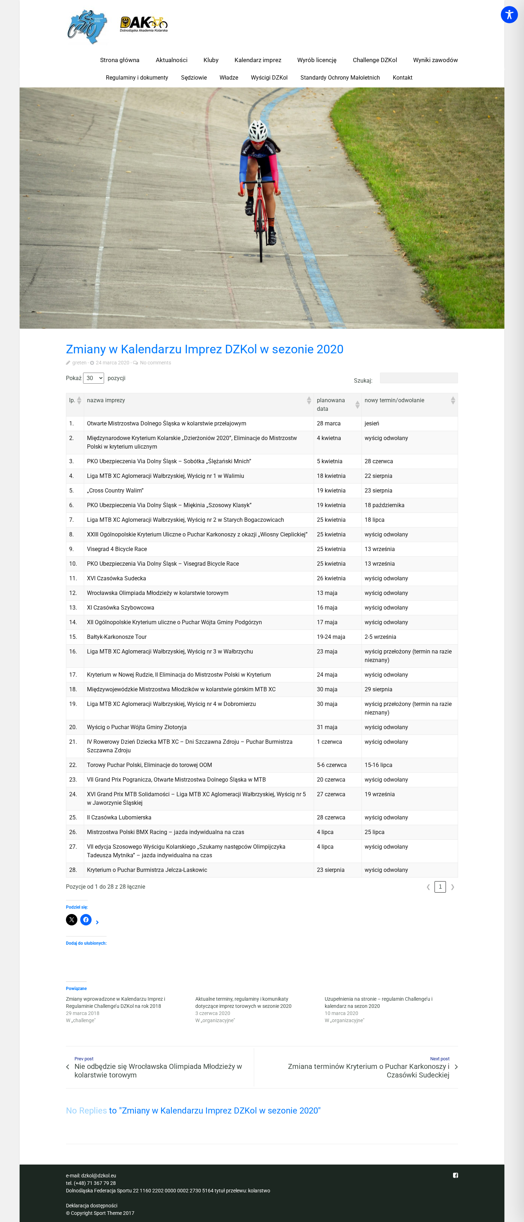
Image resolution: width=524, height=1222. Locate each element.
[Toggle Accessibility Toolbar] (509, 14)
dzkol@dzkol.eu (98, 1175)
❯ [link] (452, 887)
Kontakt (402, 77)
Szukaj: (363, 380)
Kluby (211, 60)
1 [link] (440, 887)
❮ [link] (428, 887)
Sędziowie (194, 77)
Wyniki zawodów (435, 60)
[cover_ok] (262, 208)
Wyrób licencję (317, 60)
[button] (79, 400)
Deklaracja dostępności (91, 1205)
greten (79, 362)
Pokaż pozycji (95, 378)
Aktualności (171, 60)
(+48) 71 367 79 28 (95, 1183)
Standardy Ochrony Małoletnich (340, 77)
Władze (229, 77)
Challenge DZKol (375, 60)
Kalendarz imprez (258, 60)
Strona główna (119, 60)
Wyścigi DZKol (269, 77)
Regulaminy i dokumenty (137, 77)
